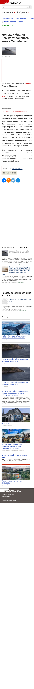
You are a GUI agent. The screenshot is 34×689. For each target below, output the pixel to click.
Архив (13, 18)
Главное (5, 18)
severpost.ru (8, 56)
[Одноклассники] (8, 180)
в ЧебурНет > (7, 25)
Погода (31, 18)
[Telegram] (13, 180)
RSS (14, 500)
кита (3, 96)
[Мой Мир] (18, 180)
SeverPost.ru (17, 169)
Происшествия (9, 22)
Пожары (21, 22)
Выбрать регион (6, 498)
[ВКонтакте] (4, 180)
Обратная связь (6, 496)
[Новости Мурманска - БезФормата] (11, 2)
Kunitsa (28, 83)
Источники (21, 18)
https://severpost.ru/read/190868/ (14, 111)
